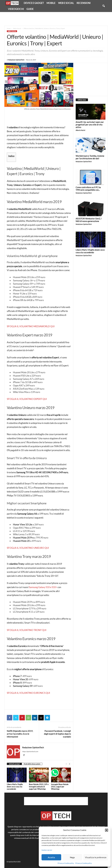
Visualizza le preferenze (95, 857)
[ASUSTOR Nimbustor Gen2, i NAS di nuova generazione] (90, 208)
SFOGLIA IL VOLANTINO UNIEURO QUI (28, 547)
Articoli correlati (14, 764)
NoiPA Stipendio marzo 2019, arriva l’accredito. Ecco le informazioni (20, 734)
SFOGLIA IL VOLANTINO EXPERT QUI (27, 399)
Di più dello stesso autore (32, 764)
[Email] (41, 717)
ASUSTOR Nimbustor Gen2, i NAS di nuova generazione (88, 219)
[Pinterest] (22, 717)
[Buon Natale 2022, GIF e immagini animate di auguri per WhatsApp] (39, 775)
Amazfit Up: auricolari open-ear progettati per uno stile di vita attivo (90, 124)
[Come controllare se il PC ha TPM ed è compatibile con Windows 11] (90, 177)
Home (9, 28)
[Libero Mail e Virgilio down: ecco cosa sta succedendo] (17, 775)
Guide (30, 9)
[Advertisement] (56, 19)
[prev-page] (66, 764)
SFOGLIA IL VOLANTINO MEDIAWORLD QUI (30, 326)
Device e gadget (34, 3)
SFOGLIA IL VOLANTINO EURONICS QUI (28, 692)
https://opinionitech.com (30, 751)
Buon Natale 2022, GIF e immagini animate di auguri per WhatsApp (38, 786)
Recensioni (84, 3)
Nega (72, 857)
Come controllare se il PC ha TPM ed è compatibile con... (88, 188)
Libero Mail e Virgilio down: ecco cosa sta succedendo (15, 786)
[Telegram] (47, 717)
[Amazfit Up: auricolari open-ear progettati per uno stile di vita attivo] (90, 112)
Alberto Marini (80, 130)
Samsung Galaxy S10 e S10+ (43, 587)
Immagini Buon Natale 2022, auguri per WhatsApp (59, 786)
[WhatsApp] (28, 717)
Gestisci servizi (47, 850)
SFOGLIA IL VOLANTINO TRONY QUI (26, 630)
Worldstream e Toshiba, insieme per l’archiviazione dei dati (90, 157)
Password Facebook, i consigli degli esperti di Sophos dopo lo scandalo (57, 734)
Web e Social (66, 3)
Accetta (51, 857)
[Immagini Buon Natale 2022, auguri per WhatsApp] (61, 775)
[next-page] (69, 764)
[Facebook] (9, 717)
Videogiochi (16, 9)
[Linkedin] (34, 717)
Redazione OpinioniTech (16, 60)
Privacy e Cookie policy (66, 863)
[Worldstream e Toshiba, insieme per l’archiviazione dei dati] (90, 145)
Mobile (51, 3)
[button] (106, 830)
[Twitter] (16, 717)
